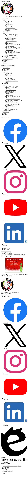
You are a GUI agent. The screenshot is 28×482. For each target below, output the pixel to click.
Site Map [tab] (3, 473)
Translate (11, 253)
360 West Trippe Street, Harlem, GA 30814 (10, 292)
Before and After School (11, 35)
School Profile (9, 26)
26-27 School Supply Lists (12, 34)
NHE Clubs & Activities (11, 57)
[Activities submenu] (8, 108)
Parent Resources (10, 46)
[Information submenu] (4, 33)
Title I (7, 25)
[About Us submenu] (4, 20)
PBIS (7, 42)
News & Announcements (6, 254)
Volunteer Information (11, 55)
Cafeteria (8, 37)
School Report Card (10, 28)
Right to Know (9, 43)
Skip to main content (5, 1)
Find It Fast (6, 69)
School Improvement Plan (12, 51)
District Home (6, 68)
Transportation (9, 53)
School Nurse (9, 24)
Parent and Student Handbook (13, 44)
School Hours (9, 50)
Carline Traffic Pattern (11, 38)
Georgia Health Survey (11, 41)
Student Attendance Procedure (13, 52)
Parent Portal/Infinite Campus (13, 47)
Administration (9, 21)
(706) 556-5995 (7, 293)
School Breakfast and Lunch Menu (14, 48)
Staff (7, 22)
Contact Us (8, 30)
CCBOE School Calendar (12, 29)
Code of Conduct (10, 39)
